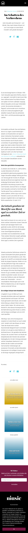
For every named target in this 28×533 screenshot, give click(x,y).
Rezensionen (14, 504)
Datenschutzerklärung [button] (8, 525)
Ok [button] (14, 529)
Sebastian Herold (12, 11)
